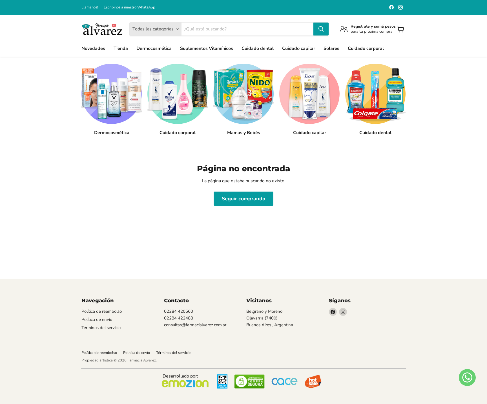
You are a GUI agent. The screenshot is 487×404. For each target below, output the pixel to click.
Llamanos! (89, 7)
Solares (331, 48)
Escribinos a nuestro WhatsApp (129, 7)
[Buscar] (321, 29)
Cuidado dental (258, 48)
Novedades (93, 48)
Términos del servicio (101, 327)
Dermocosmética (154, 48)
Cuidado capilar (298, 48)
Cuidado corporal (366, 48)
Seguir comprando (243, 198)
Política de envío (96, 319)
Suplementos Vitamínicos (206, 48)
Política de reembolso (101, 311)
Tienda (121, 48)
